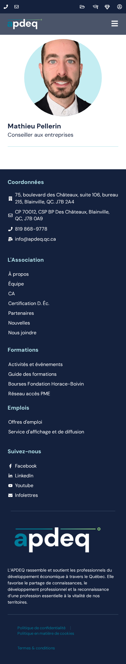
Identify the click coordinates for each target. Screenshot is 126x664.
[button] (82, 24)
